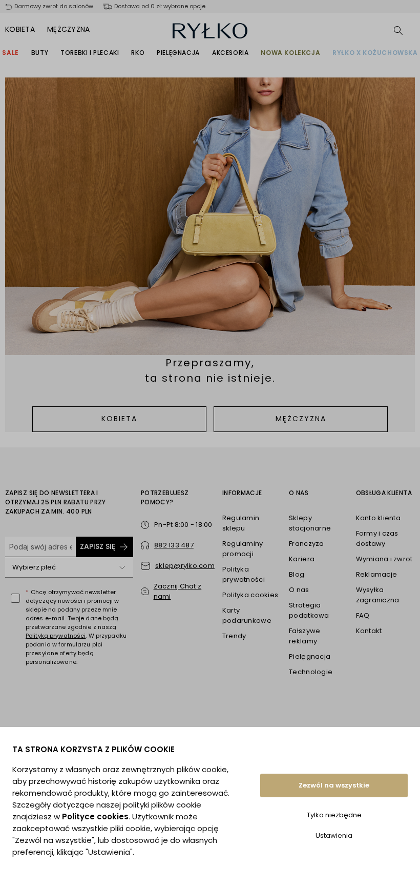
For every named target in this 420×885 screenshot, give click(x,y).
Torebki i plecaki (89, 52)
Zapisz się (97, 546)
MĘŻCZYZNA (301, 419)
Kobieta (20, 29)
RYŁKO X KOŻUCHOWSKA (374, 52)
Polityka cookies (250, 595)
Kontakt (369, 631)
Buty (39, 52)
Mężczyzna (68, 29)
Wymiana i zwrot (384, 559)
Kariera (301, 559)
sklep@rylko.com (185, 566)
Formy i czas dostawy (377, 538)
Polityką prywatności (56, 636)
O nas (299, 590)
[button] (178, 591)
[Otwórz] (122, 567)
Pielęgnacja (178, 52)
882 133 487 (174, 545)
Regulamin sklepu (240, 523)
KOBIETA (119, 419)
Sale (10, 52)
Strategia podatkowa (309, 610)
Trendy (234, 636)
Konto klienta (378, 518)
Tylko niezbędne (334, 815)
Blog (296, 574)
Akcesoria (230, 52)
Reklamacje (376, 574)
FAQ (363, 615)
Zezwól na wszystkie (334, 785)
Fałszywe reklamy (304, 636)
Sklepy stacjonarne (310, 523)
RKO (137, 52)
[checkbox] (15, 598)
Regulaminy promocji (242, 549)
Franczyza (306, 543)
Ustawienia (334, 835)
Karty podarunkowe (246, 615)
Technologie (310, 672)
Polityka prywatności (243, 574)
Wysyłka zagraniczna (378, 595)
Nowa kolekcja (290, 52)
